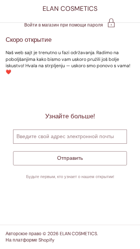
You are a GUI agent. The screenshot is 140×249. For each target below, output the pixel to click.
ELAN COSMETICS (70, 8)
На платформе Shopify (30, 240)
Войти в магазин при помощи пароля (63, 24)
